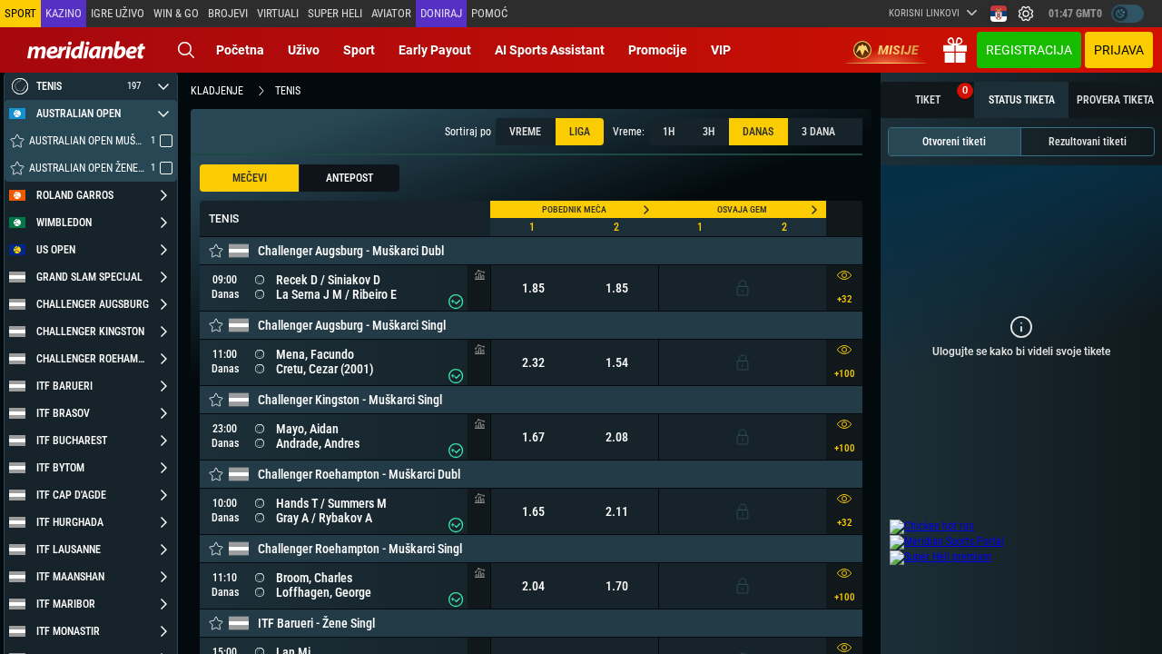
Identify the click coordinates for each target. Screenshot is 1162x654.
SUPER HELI (335, 13)
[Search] (186, 50)
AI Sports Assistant (550, 50)
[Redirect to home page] (86, 50)
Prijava (1119, 50)
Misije (898, 50)
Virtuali (278, 13)
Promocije (657, 50)
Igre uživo (117, 13)
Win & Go (176, 13)
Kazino (63, 13)
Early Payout (435, 50)
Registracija (1029, 50)
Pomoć (489, 13)
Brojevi (228, 13)
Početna (240, 50)
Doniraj (441, 13)
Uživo (304, 50)
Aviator (391, 13)
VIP (721, 50)
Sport (359, 50)
